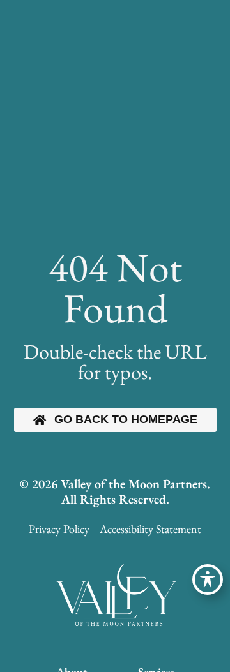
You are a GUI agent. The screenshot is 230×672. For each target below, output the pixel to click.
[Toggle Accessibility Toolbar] (207, 579)
